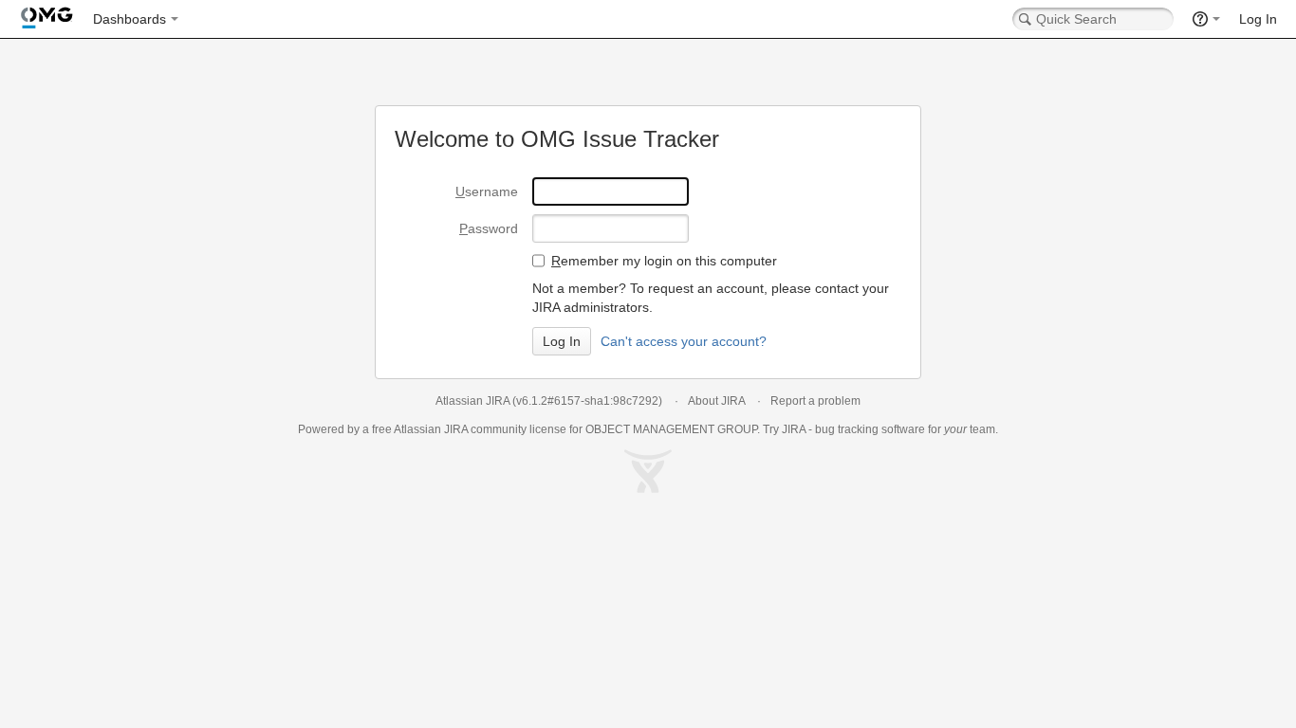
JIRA (456, 429)
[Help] (1206, 19)
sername (486, 191)
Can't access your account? (684, 341)
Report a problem (815, 401)
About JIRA (716, 401)
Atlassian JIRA (472, 401)
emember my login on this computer (664, 260)
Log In (1258, 19)
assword (488, 228)
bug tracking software (870, 429)
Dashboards (129, 19)
